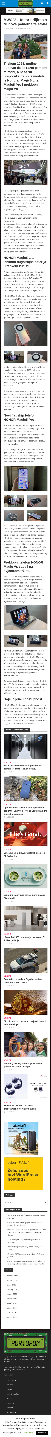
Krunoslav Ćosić (24, 29)
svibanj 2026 (12, 1289)
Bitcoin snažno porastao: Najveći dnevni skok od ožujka (25, 1023)
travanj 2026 (12, 1294)
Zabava (10, 1398)
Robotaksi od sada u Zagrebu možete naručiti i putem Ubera (23, 981)
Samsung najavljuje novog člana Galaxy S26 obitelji (24, 896)
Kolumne (10, 1403)
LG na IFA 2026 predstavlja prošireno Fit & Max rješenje (24, 939)
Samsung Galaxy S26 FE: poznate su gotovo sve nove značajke (23, 1065)
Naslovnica (11, 1380)
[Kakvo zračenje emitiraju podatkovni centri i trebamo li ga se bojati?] (25, 746)
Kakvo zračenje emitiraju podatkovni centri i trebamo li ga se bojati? (23, 767)
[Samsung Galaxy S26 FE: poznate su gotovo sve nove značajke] (25, 1044)
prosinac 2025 (12, 1312)
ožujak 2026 (12, 1298)
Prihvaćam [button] (42, 1432)
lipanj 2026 (11, 1285)
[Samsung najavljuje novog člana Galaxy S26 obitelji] (25, 876)
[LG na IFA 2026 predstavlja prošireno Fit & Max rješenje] (25, 918)
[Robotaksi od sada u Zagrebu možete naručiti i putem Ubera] (25, 960)
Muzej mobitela (13, 1394)
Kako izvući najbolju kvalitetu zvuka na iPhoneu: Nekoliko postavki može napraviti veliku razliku (26, 1262)
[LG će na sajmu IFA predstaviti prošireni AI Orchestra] (25, 833)
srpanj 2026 (12, 1280)
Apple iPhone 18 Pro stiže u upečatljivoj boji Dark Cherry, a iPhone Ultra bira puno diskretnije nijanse (25, 810)
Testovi (10, 1407)
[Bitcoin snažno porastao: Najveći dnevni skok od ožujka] (25, 1002)
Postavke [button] (28, 1432)
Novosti (7, 762)
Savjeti (9, 1389)
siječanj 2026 (12, 1308)
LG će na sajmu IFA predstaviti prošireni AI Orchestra (25, 854)
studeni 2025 (12, 1317)
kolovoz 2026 (12, 1275)
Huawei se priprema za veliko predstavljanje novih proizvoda (20, 1107)
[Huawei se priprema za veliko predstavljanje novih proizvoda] (25, 1086)
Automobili (11, 1412)
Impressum (8, 1375)
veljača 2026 (12, 1303)
